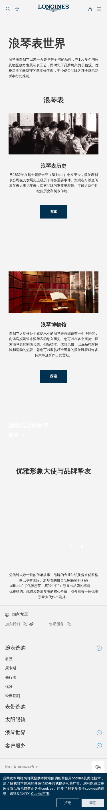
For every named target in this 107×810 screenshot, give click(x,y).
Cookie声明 (40, 794)
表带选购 (15, 707)
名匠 (9, 659)
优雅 (9, 686)
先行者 (10, 677)
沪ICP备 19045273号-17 (22, 767)
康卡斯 (10, 668)
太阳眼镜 (15, 719)
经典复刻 (12, 696)
